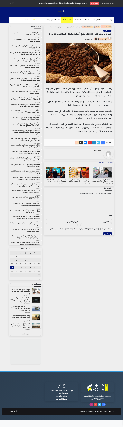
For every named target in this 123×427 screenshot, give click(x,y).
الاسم (110, 215)
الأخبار (87, 20)
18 (34, 267)
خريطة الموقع (61, 399)
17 (39, 267)
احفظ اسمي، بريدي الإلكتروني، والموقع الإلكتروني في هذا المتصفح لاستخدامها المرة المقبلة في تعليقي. (80, 228)
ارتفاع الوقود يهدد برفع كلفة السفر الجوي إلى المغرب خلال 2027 (21, 317)
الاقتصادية (67, 20)
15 (16, 263)
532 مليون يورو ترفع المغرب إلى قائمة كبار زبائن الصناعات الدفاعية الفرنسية (20, 308)
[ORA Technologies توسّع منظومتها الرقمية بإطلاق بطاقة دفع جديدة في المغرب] (36, 300)
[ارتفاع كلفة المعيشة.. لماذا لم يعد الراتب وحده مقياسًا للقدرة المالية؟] (79, 172)
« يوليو (39, 279)
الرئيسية (109, 20)
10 (39, 263)
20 (25, 267)
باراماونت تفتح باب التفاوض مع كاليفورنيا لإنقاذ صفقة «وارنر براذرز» (60, 3)
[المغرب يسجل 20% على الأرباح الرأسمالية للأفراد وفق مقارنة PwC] (36, 291)
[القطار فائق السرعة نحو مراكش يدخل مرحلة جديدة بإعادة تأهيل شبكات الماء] (36, 325)
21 (21, 267)
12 (30, 263)
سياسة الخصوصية (61, 393)
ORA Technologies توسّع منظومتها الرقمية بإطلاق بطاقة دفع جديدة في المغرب (20, 300)
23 (12, 267)
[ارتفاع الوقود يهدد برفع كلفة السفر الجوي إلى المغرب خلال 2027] (36, 317)
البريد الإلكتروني (107, 222)
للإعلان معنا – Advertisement (61, 390)
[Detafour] (61, 11)
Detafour (102, 39)
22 (16, 267)
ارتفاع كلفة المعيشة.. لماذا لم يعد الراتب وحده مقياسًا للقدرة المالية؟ (79, 180)
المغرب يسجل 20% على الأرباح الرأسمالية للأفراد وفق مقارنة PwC (21, 291)
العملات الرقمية (53, 20)
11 (34, 263)
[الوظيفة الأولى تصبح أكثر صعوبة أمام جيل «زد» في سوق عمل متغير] (102, 172)
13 (25, 263)
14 (21, 263)
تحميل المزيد (25, 334)
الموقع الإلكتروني (72, 222)
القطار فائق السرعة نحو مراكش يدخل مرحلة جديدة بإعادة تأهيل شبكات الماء (20, 325)
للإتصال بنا (61, 388)
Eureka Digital (107, 412)
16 (12, 263)
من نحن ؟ (61, 385)
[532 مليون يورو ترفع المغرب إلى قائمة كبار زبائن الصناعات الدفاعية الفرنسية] (36, 308)
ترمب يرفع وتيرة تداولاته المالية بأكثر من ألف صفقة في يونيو (56, 180)
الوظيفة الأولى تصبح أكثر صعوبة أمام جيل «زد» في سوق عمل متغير (102, 180)
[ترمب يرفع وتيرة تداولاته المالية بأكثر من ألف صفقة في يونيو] (55, 172)
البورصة (78, 20)
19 (30, 267)
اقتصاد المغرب (98, 20)
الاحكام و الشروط (62, 396)
